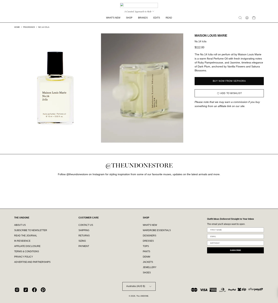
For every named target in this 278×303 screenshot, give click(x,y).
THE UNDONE (21, 217)
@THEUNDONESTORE (139, 165)
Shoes (147, 272)
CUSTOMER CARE (88, 217)
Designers (149, 235)
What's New (150, 225)
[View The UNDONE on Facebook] (34, 290)
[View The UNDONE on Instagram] (17, 290)
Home (17, 27)
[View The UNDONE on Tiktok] (26, 290)
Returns (84, 235)
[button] (240, 17)
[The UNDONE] (139, 5)
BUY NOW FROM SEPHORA (229, 81)
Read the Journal (25, 235)
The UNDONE (142, 296)
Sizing (82, 241)
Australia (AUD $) (135, 286)
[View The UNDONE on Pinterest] (43, 290)
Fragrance (29, 27)
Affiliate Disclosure (27, 246)
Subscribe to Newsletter (30, 230)
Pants (146, 251)
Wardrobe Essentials (157, 230)
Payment (83, 246)
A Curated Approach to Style (137, 11)
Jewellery (149, 267)
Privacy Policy (23, 256)
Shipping (83, 230)
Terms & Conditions (26, 251)
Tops (146, 246)
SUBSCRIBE (235, 250)
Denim (146, 256)
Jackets (148, 262)
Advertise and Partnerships (32, 262)
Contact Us (85, 225)
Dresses (148, 241)
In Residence (22, 241)
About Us (20, 225)
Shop (146, 217)
